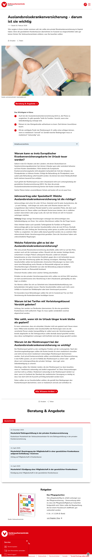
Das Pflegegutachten (56, 495)
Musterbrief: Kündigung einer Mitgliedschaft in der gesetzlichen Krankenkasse (44, 469)
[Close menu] (27, 541)
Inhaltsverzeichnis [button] (21, 144)
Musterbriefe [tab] (9, 421)
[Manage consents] (88, 554)
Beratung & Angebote (25, 103)
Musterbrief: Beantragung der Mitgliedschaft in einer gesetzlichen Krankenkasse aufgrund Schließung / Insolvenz (45, 452)
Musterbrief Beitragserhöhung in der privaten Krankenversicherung (39, 433)
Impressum (31, 556)
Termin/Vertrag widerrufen (80, 556)
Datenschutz (42, 556)
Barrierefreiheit (54, 556)
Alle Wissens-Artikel (45, 391)
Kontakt (65, 556)
